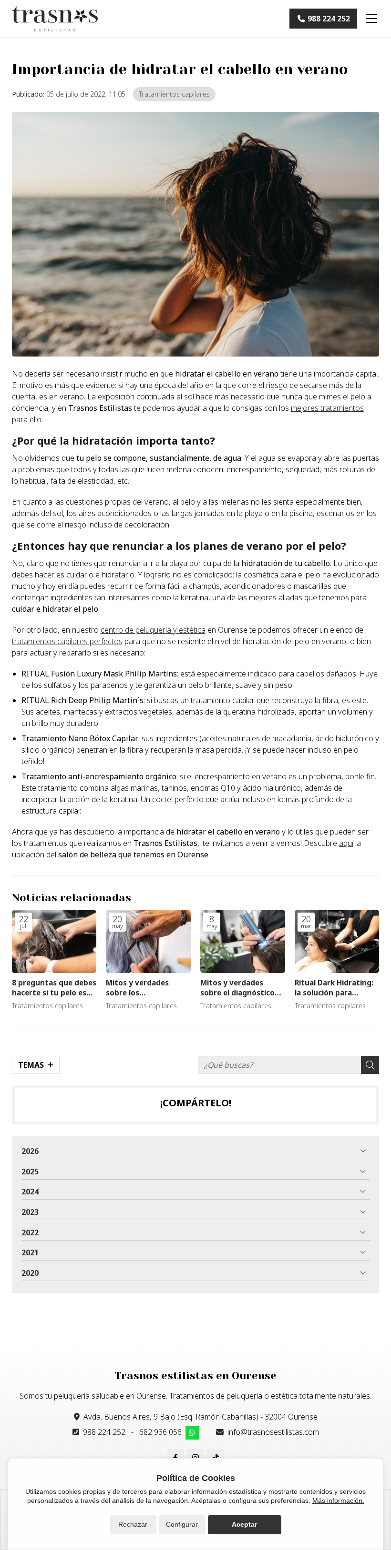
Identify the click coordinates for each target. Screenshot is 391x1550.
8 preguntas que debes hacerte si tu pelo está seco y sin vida (54, 988)
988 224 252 (104, 1432)
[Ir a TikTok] (215, 1457)
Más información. (338, 1500)
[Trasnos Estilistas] (55, 18)
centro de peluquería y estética (153, 630)
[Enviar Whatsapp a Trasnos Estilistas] (192, 1433)
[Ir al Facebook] (175, 1457)
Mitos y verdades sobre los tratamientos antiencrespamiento (143, 988)
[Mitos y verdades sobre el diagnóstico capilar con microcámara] (242, 941)
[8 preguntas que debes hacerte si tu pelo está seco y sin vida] (54, 941)
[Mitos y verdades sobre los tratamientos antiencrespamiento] (148, 941)
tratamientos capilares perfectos (67, 641)
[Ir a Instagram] (195, 1457)
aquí (346, 843)
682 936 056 (160, 1432)
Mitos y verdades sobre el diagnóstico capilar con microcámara (237, 988)
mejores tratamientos (327, 408)
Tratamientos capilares (174, 94)
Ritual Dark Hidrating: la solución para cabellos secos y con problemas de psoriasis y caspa (337, 988)
